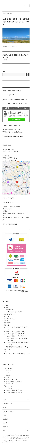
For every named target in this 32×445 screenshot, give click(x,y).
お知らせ (8, 370)
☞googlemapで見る (8, 198)
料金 (5, 351)
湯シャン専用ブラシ (11, 379)
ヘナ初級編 (9, 388)
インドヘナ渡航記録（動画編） (14, 392)
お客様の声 (7, 323)
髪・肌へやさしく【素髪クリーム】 (15, 331)
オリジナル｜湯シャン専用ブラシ (15, 334)
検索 (3, 71)
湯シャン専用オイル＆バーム (14, 381)
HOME (6, 305)
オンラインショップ (9, 318)
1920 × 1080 (14, 46)
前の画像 (4, 13)
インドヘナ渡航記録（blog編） (14, 390)
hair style (7, 349)
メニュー (26, 5)
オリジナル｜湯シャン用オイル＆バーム (17, 336)
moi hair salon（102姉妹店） (14, 312)
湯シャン (6, 316)
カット (7, 373)
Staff (7, 307)
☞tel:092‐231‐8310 (8, 95)
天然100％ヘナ (8, 386)
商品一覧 (6, 325)
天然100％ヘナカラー (10, 314)
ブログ (6, 320)
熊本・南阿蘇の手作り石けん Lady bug (17, 347)
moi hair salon (8, 368)
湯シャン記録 (9, 384)
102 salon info (10, 310)
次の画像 (10, 13)
